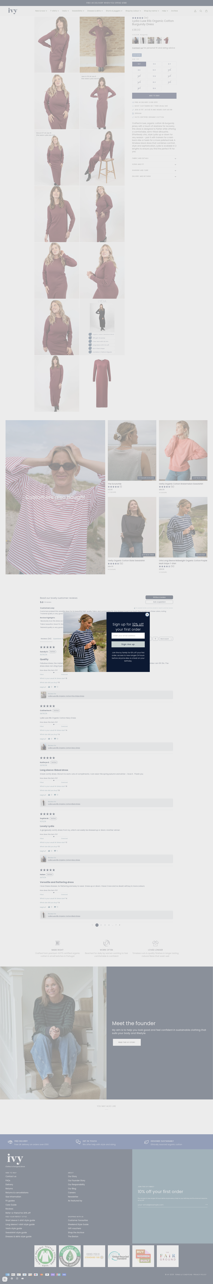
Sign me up (128, 644)
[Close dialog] (147, 614)
